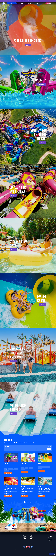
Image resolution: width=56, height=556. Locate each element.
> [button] (31, 501)
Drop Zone (6, 463)
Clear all (49, 446)
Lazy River (23, 487)
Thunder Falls (23, 463)
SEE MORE (7, 473)
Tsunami (39, 463)
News (51, 536)
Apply (48, 449)
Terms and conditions (7, 553)
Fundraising (50, 537)
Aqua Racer (40, 487)
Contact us (50, 540)
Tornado (5, 487)
